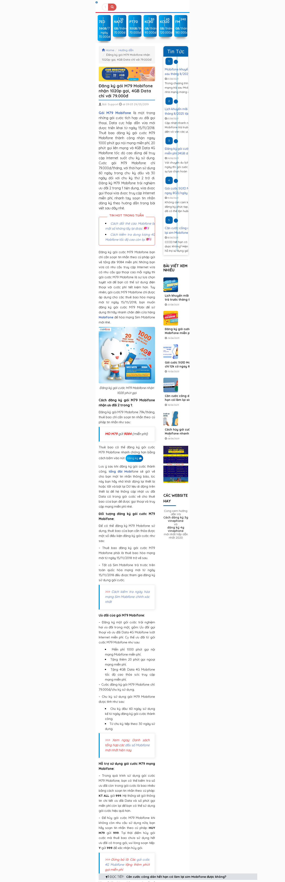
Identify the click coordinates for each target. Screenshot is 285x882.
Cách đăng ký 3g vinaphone (175, 519)
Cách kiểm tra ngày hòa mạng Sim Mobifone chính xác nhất (127, 597)
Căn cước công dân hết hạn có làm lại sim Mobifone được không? (176, 877)
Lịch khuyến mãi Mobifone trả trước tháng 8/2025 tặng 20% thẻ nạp (184, 299)
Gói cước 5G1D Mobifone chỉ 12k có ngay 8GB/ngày (184, 364)
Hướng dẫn (126, 50)
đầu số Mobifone (137, 745)
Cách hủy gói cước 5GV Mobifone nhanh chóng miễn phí (182, 433)
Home (110, 50)
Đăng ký (132, 458)
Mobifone (106, 317)
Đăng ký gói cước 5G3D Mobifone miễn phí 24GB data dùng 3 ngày (183, 333)
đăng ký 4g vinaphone (175, 529)
